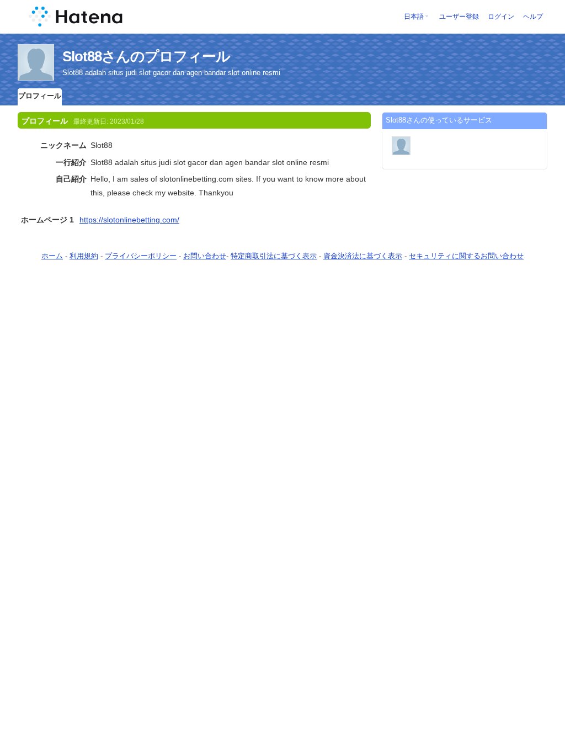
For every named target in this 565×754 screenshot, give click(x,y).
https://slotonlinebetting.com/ (129, 219)
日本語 (414, 16)
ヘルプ (533, 16)
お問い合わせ (204, 256)
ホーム (52, 256)
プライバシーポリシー (141, 256)
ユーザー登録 (459, 16)
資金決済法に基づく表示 (362, 256)
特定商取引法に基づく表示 (274, 256)
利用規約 (84, 256)
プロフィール (39, 96)
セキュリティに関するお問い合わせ (466, 256)
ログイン (501, 16)
